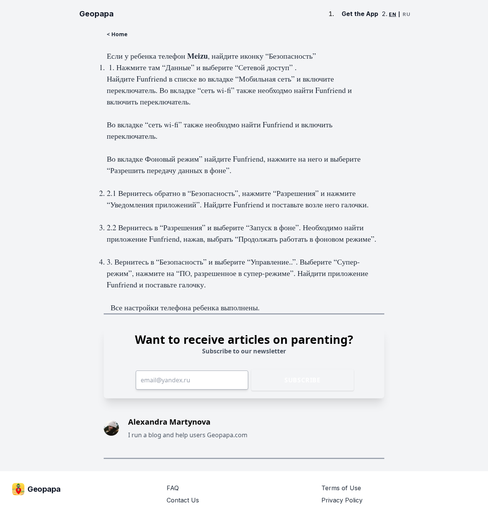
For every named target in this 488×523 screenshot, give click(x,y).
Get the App (360, 14)
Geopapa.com (227, 435)
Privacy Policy (342, 500)
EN (392, 14)
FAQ (173, 488)
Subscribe (302, 380)
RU (406, 14)
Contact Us (183, 500)
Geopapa (96, 13)
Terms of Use (341, 488)
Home (119, 34)
